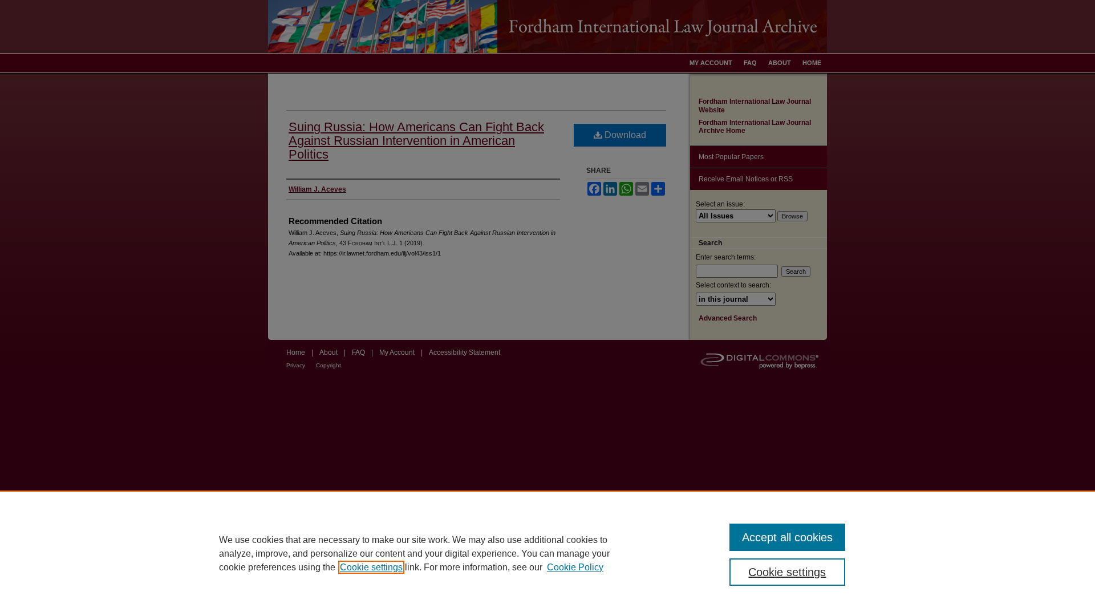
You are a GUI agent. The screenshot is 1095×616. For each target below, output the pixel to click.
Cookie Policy (575, 567)
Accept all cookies (787, 537)
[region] (547, 553)
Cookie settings (371, 567)
